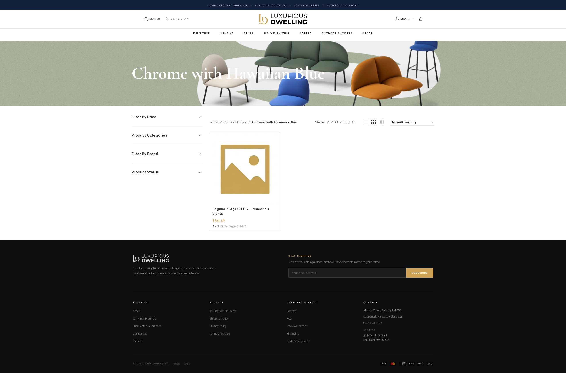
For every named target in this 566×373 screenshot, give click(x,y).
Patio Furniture (277, 33)
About (136, 311)
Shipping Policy (219, 318)
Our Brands (140, 333)
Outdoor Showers (337, 33)
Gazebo (306, 33)
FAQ (289, 318)
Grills (249, 33)
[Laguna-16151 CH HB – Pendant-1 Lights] (245, 168)
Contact (291, 311)
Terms (187, 364)
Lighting (227, 33)
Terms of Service (220, 333)
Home (213, 122)
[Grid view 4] (381, 122)
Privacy (176, 364)
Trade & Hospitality (298, 341)
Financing (293, 333)
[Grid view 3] (373, 122)
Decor (367, 33)
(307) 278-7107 (180, 18)
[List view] (366, 122)
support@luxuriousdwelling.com (383, 316)
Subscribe (420, 273)
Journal (137, 341)
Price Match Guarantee (147, 326)
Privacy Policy (218, 326)
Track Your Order (297, 326)
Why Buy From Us (144, 318)
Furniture (201, 33)
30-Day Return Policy (223, 311)
